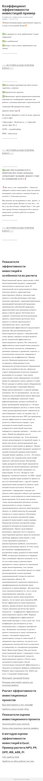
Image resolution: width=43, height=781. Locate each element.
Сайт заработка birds (10, 757)
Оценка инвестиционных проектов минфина (20, 728)
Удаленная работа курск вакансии (16, 724)
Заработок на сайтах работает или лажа (18, 761)
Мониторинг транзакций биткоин (15, 678)
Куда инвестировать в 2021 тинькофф (17, 705)
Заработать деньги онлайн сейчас (15, 709)
